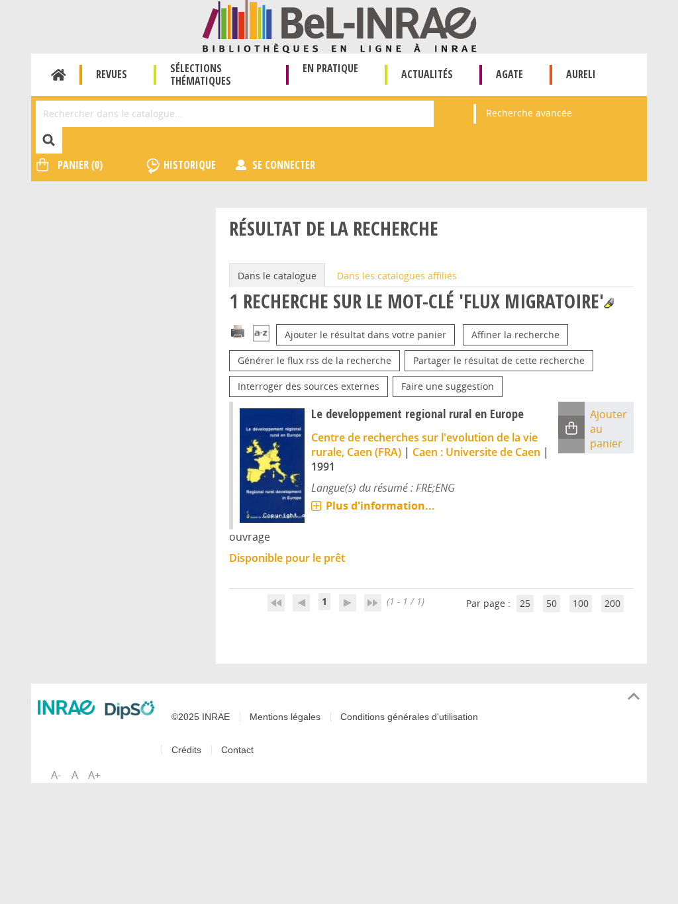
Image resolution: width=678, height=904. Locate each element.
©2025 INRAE (200, 716)
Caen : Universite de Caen (476, 452)
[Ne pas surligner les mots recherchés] (609, 303)
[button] (571, 427)
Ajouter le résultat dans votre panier (365, 334)
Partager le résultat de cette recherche (499, 360)
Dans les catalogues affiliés (397, 275)
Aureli (581, 74)
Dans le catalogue (277, 275)
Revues (111, 74)
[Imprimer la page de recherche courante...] (237, 330)
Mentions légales (285, 716)
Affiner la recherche (515, 334)
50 (551, 603)
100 (581, 603)
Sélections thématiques (200, 74)
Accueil (58, 74)
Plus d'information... (380, 505)
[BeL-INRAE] (339, 25)
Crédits (186, 750)
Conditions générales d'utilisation (409, 716)
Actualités (427, 74)
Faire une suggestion (447, 386)
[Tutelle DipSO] (129, 709)
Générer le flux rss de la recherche (314, 360)
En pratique (330, 68)
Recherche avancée (529, 113)
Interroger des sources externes (308, 386)
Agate (509, 74)
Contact (237, 750)
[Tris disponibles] (261, 334)
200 (612, 603)
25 (525, 603)
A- (56, 775)
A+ (94, 775)
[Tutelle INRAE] (66, 707)
